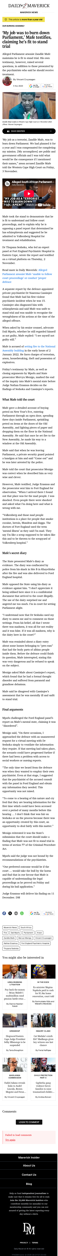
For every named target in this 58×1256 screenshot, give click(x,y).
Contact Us (29, 1174)
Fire (5, 933)
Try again (10, 1140)
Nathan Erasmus (11, 943)
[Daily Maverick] (29, 5)
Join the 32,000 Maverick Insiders (26, 1200)
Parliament (28, 933)
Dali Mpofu (15, 933)
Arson (39, 933)
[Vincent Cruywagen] (7, 81)
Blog (29, 1184)
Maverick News (10, 927)
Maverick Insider (29, 1157)
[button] (33, 86)
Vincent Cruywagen (26, 79)
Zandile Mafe (9, 938)
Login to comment (29, 1122)
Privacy (24, 1243)
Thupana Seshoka (11, 948)
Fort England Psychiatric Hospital (35, 943)
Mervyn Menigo (24, 938)
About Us (29, 1165)
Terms (35, 1243)
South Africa (26, 927)
